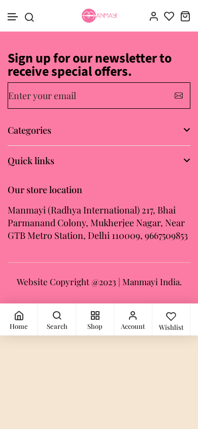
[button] (13, 17)
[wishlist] (169, 16)
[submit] (178, 95)
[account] (153, 16)
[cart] (185, 16)
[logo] (99, 16)
